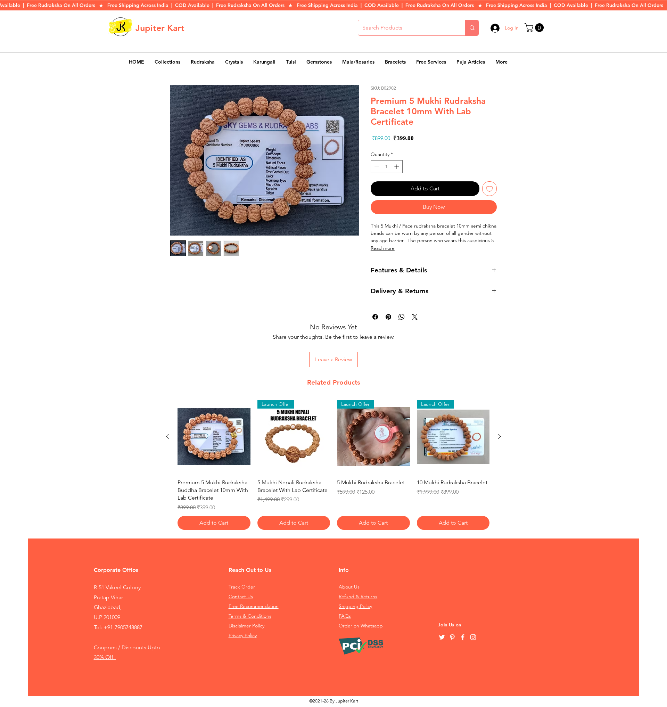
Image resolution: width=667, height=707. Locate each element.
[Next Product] (499, 436)
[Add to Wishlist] (489, 188)
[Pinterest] (452, 637)
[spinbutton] (386, 167)
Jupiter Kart (159, 28)
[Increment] (397, 167)
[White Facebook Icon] (463, 637)
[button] (535, 27)
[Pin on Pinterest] (388, 317)
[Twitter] (442, 637)
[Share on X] (415, 317)
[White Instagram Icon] (473, 637)
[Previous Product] (167, 436)
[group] (333, 465)
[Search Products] (472, 27)
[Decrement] (376, 167)
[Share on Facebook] (375, 317)
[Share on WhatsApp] (401, 317)
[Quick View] (214, 436)
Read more (383, 248)
